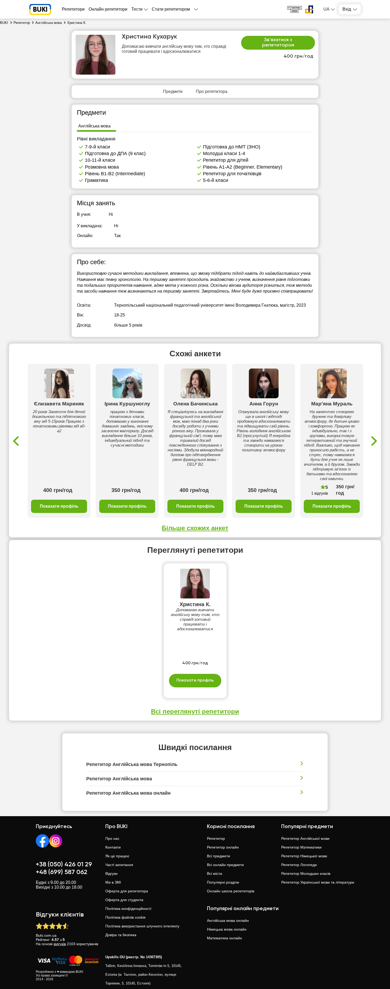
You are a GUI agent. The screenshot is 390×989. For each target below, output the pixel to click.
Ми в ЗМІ (113, 882)
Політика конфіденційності (128, 908)
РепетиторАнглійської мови (305, 838)
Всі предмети (218, 856)
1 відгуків (319, 493)
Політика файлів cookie (125, 917)
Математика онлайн (224, 938)
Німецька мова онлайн (226, 929)
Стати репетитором (171, 9)
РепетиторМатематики (301, 847)
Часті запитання (119, 865)
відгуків (60, 944)
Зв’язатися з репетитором (278, 42)
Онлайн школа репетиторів (230, 891)
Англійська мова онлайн (228, 920)
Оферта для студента (124, 900)
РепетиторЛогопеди (299, 865)
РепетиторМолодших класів (305, 873)
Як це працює (117, 856)
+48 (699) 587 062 (61, 872)
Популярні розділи (223, 882)
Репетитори (73, 9)
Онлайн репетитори (108, 9)
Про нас (112, 838)
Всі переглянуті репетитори (195, 711)
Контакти (113, 847)
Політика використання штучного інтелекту (142, 926)
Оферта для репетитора (126, 891)
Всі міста (214, 873)
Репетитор (216, 838)
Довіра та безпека (120, 935)
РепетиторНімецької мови (304, 856)
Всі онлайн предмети (225, 865)
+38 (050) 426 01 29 (64, 864)
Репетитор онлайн (223, 847)
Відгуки (111, 873)
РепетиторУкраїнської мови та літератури (317, 882)
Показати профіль (59, 506)
